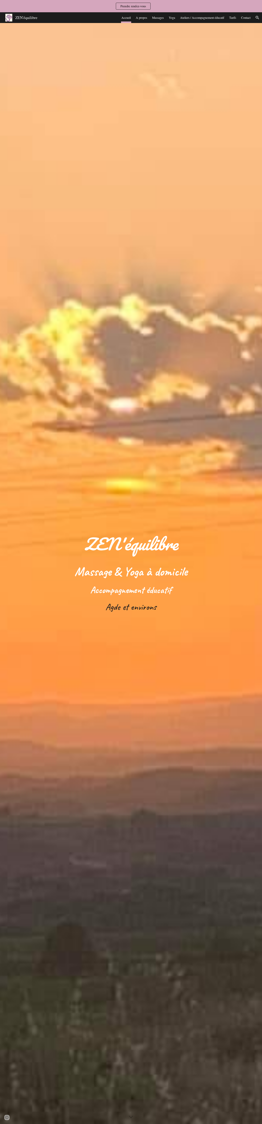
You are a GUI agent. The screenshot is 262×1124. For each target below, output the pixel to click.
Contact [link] (245, 18)
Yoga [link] (172, 18)
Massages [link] (158, 18)
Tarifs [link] (232, 18)
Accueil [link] (126, 18)
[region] (131, 6)
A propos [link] (141, 18)
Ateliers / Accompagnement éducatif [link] (202, 18)
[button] (257, 17)
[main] (131, 573)
